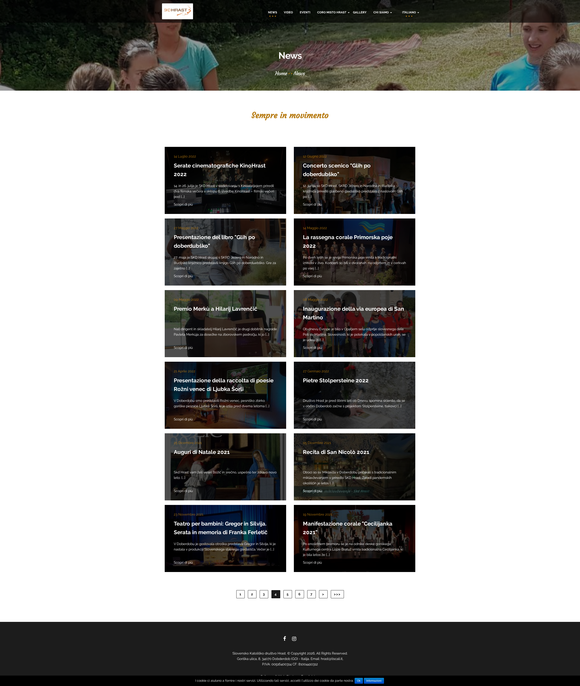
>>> (337, 594)
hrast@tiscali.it (332, 659)
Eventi (305, 12)
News (272, 12)
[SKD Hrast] (177, 11)
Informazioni (374, 680)
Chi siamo (381, 12)
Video (288, 12)
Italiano (409, 12)
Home (281, 73)
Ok (358, 680)
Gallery (360, 12)
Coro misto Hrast (332, 12)
